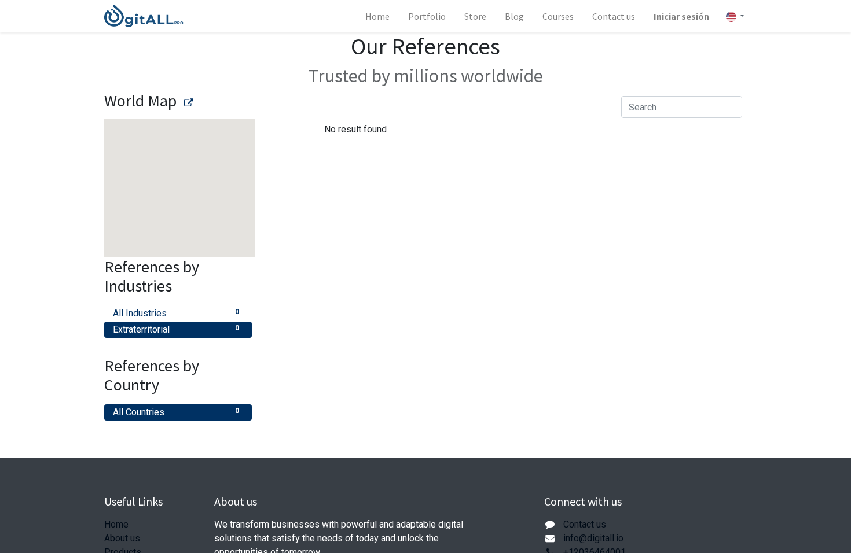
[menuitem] (377, 16)
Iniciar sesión (681, 16)
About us (122, 538)
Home (116, 524)
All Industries (176, 313)
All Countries (176, 412)
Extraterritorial (176, 329)
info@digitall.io (593, 538)
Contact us (584, 524)
